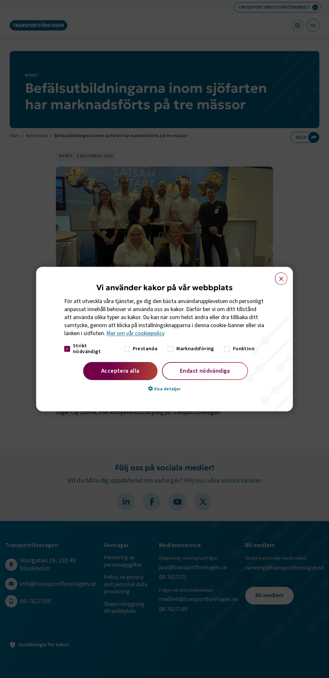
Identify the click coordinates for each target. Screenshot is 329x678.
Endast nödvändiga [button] (205, 371)
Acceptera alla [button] (120, 371)
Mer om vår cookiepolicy (135, 333)
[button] (164, 388)
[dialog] (164, 339)
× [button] (277, 275)
